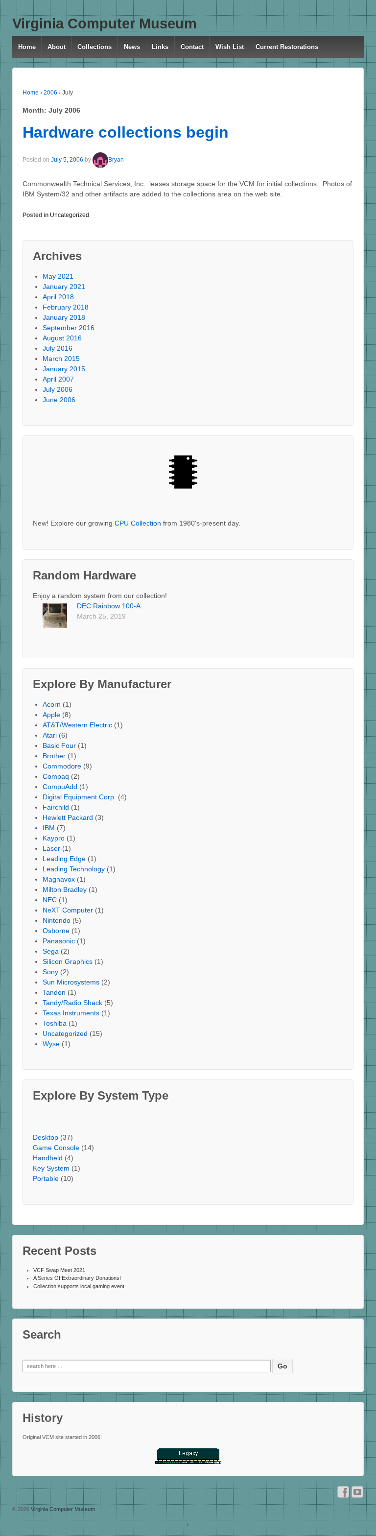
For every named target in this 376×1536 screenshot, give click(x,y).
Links (160, 46)
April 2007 (58, 379)
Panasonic (59, 941)
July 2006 (57, 389)
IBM (49, 828)
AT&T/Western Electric (77, 725)
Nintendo (56, 920)
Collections (94, 46)
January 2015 (64, 369)
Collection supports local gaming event (78, 1286)
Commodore (62, 766)
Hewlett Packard (68, 817)
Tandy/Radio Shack (72, 1003)
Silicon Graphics (68, 961)
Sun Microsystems (71, 982)
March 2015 (61, 358)
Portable (46, 1178)
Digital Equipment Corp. (79, 797)
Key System (51, 1168)
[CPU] (188, 476)
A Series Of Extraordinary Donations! (77, 1278)
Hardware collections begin (126, 132)
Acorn (52, 704)
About (56, 46)
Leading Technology (74, 869)
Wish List (229, 46)
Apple (51, 715)
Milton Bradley (65, 889)
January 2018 (64, 317)
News (132, 46)
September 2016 (68, 328)
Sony (50, 972)
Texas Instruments (71, 1013)
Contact (192, 46)
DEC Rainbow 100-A (109, 606)
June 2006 (59, 400)
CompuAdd (60, 787)
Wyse (51, 1044)
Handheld (48, 1158)
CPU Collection (138, 523)
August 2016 (62, 338)
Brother (54, 756)
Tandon (54, 992)
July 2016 (57, 348)
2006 (50, 92)
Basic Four (59, 745)
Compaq (56, 776)
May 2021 (58, 276)
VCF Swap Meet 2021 (59, 1270)
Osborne (56, 931)
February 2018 (66, 307)
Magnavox (59, 879)
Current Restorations (287, 46)
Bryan (116, 159)
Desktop (45, 1137)
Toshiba (55, 1023)
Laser (51, 848)
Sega (51, 951)
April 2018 (58, 297)
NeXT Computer (68, 910)
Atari (50, 735)
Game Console (56, 1148)
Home (27, 46)
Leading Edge (64, 859)
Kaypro (54, 838)
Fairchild (56, 807)
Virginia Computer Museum (104, 23)
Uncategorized (69, 215)
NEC (50, 900)
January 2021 (64, 286)
